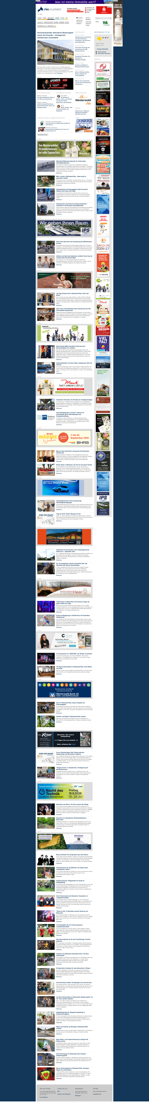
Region (40, 18)
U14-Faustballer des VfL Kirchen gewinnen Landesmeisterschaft (69, 926)
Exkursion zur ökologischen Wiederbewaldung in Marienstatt (71, 819)
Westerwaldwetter (102, 52)
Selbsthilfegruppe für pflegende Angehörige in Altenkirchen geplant (70, 1013)
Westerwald (41, 25)
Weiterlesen (60, 73)
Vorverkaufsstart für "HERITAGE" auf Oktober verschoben (74, 654)
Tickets (97, 21)
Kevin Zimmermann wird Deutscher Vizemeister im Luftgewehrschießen (72, 897)
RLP (66, 18)
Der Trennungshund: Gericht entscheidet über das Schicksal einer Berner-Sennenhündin (71, 564)
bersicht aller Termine (42, 134)
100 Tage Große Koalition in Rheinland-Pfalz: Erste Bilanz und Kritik (74, 667)
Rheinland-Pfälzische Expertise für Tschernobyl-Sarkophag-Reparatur (71, 162)
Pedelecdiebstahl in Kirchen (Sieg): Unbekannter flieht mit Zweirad (74, 364)
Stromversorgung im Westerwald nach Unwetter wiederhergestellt (71, 1054)
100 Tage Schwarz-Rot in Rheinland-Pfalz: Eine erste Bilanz (72, 294)
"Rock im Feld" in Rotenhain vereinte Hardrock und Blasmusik (72, 912)
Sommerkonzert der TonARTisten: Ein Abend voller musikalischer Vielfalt (72, 868)
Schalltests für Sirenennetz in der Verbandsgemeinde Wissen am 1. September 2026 (72, 550)
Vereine (57, 18)
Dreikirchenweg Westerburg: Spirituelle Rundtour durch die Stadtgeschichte (45, 105)
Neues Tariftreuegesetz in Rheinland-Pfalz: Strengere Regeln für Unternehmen (72, 1069)
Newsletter (79, 23)
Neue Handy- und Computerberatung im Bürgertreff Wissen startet (72, 1040)
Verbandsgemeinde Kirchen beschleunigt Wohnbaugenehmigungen (68, 501)
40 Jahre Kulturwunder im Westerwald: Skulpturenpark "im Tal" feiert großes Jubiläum (74, 998)
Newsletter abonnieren (80, 114)
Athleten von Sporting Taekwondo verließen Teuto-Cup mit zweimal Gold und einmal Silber (74, 257)
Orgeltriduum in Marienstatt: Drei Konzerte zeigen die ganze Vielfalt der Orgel (72, 602)
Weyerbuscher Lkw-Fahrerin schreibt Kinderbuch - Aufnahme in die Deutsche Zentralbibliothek (71, 204)
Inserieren (88, 18)
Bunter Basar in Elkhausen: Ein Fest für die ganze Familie (74, 465)
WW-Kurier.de (80, 20)
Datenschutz (88, 22)
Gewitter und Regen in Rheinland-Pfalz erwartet (71, 716)
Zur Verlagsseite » (44, 1097)
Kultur (62, 18)
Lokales (39, 22)
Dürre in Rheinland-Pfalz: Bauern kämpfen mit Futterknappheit (82, 73)
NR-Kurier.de (79, 22)
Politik (45, 18)
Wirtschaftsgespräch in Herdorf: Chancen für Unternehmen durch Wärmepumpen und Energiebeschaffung (70, 414)
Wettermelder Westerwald (104, 53)
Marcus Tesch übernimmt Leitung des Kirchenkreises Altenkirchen (83, 82)
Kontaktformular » (97, 1094)
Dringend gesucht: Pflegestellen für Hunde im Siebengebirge (70, 881)
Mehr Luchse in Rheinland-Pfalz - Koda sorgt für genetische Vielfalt (71, 177)
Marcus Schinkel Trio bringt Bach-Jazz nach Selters (72, 855)
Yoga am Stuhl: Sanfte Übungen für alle (68, 514)
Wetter (67, 22)
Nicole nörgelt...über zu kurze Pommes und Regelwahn (64, 109)
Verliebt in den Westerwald (63, 1094)
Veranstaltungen (48, 22)
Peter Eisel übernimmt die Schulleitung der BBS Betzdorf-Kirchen (82, 49)
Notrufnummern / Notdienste (82, 111)
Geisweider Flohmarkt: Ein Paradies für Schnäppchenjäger (74, 400)
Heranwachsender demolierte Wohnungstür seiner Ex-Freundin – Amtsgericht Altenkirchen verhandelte (55, 35)
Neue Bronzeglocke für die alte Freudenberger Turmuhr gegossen (73, 940)
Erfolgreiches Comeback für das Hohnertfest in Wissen (73, 968)
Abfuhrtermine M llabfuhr (81, 112)
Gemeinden (61, 22)
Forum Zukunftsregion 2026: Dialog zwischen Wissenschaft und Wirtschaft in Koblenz (70, 753)
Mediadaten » (78, 1095)
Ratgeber (56, 22)
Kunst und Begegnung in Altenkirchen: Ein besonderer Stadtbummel (73, 616)
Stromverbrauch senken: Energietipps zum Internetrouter (74, 982)
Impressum (88, 23)
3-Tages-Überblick (102, 49)
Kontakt (87, 25)
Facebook (80, 18)
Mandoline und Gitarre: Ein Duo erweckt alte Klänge (72, 804)
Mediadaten (88, 19)
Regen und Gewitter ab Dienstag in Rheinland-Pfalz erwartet (72, 1027)
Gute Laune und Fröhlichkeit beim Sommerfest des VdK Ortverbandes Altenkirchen (73, 309)
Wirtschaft (50, 18)
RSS (58, 1091)
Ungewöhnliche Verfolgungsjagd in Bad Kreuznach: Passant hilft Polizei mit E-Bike (72, 190)
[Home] (38, 14)
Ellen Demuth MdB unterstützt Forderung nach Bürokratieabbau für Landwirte (70, 347)
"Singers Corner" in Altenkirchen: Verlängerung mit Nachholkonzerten (72, 768)
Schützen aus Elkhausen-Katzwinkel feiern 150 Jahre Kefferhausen (72, 954)
